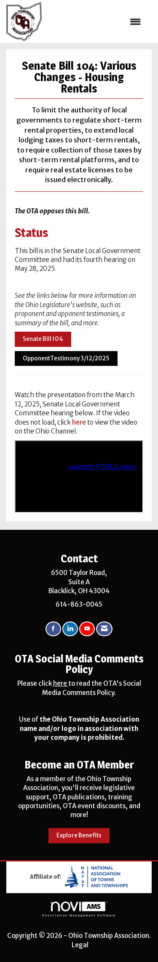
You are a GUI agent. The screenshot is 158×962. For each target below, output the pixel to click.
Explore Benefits (79, 835)
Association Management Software (79, 915)
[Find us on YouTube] (87, 628)
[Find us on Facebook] (53, 628)
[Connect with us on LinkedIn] (70, 628)
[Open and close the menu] (95, 21)
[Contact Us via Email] (104, 628)
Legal (80, 945)
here (79, 422)
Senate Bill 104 (43, 339)
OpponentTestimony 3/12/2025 (66, 358)
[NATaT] (96, 876)
